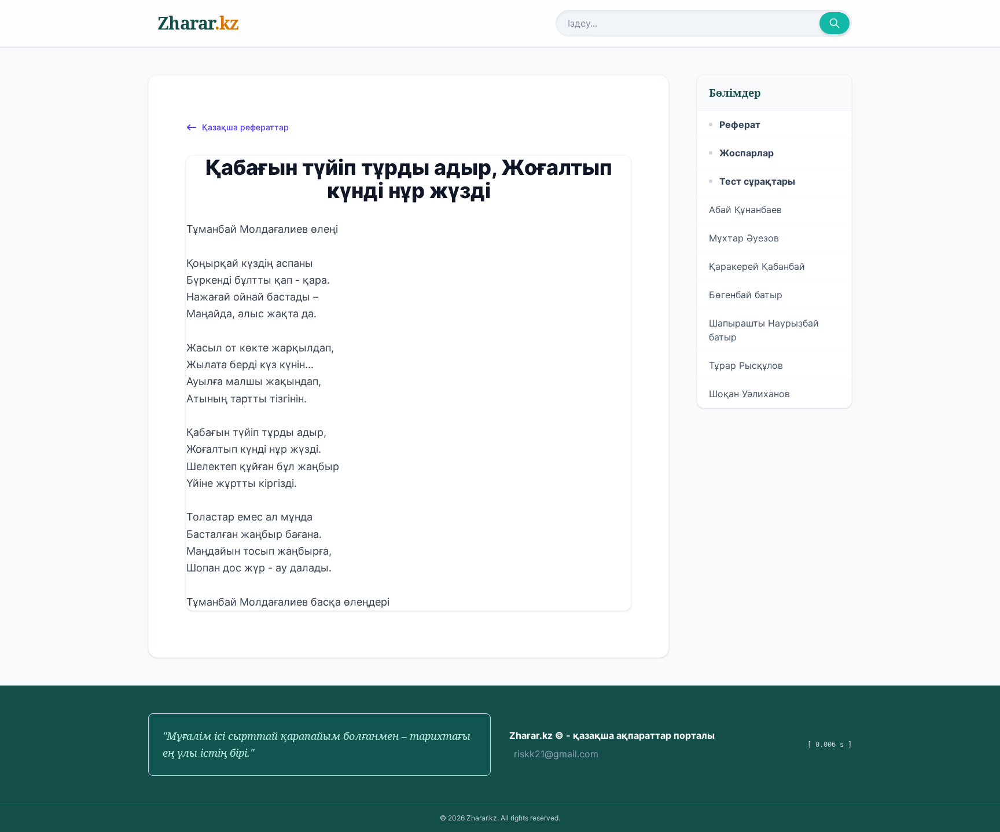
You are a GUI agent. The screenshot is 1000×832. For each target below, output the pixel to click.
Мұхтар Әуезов (744, 238)
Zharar (197, 23)
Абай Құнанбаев (745, 209)
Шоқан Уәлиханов (749, 393)
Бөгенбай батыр (745, 294)
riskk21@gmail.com (556, 754)
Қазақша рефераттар (245, 127)
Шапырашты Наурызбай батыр (764, 330)
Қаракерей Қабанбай (757, 266)
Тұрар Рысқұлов (746, 365)
